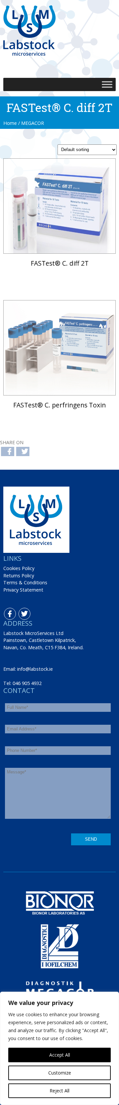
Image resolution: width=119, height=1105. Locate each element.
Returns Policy (18, 575)
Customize (59, 1073)
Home (10, 123)
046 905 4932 (27, 683)
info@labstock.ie (35, 669)
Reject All (59, 1090)
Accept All (59, 1055)
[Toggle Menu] (107, 84)
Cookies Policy (18, 568)
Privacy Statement (23, 590)
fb (5, 611)
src (52, 63)
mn (66, 63)
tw (20, 611)
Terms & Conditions (25, 582)
